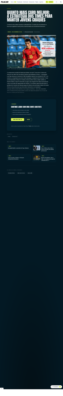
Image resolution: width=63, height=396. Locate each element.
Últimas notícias (11, 173)
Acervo (13, 1)
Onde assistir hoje (21, 173)
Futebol (9, 136)
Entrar (28, 119)
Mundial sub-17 (15, 136)
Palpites (36, 1)
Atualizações (19, 1)
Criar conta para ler (17, 119)
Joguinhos (41, 1)
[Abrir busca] (61, 2)
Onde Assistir (25, 1)
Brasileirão (30, 173)
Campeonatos (32, 1)
